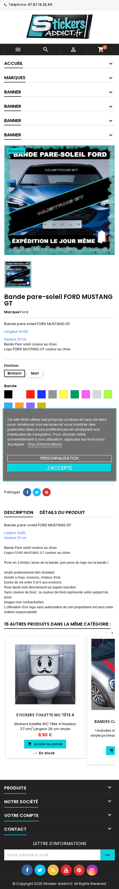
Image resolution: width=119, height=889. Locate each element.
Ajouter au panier (45, 744)
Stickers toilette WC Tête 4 (45, 715)
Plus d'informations (45, 444)
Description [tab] (18, 512)
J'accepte (59, 467)
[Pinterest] (46, 492)
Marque (11, 312)
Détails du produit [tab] (62, 512)
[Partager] (27, 492)
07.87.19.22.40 (40, 4)
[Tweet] (37, 492)
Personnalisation (59, 458)
